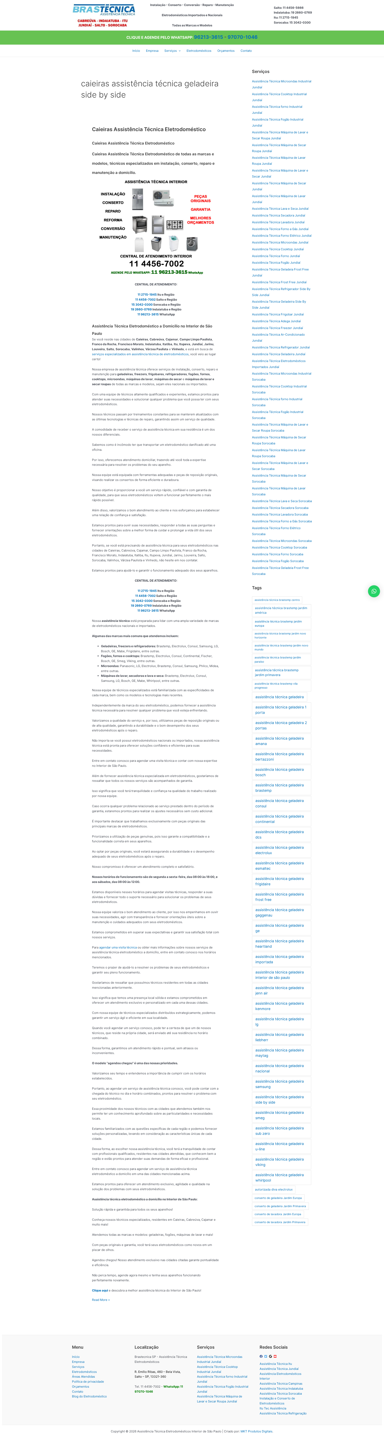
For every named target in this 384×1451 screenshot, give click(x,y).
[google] (271, 1356)
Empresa (78, 1362)
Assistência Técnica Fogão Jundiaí (276, 262)
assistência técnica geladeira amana (279, 741)
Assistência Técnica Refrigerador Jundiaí (281, 347)
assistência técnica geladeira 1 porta (280, 710)
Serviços (78, 1367)
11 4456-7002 (145, 299)
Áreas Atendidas (83, 1376)
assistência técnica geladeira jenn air (279, 990)
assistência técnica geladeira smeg (279, 1115)
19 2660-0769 (141, 309)
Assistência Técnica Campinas (281, 1383)
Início (76, 1357)
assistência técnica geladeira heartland (279, 943)
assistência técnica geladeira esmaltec (279, 866)
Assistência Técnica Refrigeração (283, 1413)
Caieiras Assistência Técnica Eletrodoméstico (149, 129)
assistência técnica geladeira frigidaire (279, 881)
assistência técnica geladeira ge (279, 928)
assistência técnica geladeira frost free (279, 897)
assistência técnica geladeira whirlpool (279, 1177)
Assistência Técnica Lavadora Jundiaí (278, 222)
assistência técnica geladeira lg (279, 1021)
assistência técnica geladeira (279, 697)
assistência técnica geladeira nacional (279, 1068)
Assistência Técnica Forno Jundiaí (276, 256)
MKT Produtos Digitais (256, 1431)
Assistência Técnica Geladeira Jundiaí (278, 354)
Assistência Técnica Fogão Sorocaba (278, 561)
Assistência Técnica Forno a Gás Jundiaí (280, 229)
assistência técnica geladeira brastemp (279, 788)
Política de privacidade (88, 1381)
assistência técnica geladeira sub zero (279, 1131)
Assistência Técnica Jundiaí (279, 1369)
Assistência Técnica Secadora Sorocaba (280, 508)
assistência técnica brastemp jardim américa (281, 610)
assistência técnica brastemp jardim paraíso (278, 659)
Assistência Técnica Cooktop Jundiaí (278, 249)
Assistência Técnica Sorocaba (281, 1393)
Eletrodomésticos (84, 1372)
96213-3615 (208, 37)
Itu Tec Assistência (273, 1408)
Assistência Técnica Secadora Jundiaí (278, 215)
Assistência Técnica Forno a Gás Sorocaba (282, 521)
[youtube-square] (276, 1356)
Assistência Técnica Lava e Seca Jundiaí (280, 208)
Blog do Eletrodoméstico (89, 1396)
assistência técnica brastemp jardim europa (278, 623)
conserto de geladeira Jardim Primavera (280, 1206)
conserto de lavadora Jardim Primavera (280, 1222)
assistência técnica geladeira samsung (279, 1084)
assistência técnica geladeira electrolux (279, 850)
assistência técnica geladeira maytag (279, 1053)
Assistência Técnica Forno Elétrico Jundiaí (282, 235)
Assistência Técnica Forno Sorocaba (277, 554)
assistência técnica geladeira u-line (279, 1146)
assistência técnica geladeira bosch (279, 772)
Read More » (101, 1300)
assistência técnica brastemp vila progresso (276, 685)
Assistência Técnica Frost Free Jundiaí (279, 282)
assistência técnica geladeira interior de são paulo (279, 975)
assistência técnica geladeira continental (279, 819)
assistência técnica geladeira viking (279, 1162)
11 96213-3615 (148, 314)
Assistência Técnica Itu (276, 1364)
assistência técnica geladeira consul (279, 803)
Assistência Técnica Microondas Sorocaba (282, 541)
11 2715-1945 (147, 294)
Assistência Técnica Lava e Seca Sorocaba (282, 501)
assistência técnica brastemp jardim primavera (277, 672)
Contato (77, 1391)
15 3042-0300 (142, 304)
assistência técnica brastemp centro (277, 599)
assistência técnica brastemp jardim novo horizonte (280, 635)
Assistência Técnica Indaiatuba (281, 1388)
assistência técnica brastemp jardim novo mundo (281, 647)
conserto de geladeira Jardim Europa (278, 1198)
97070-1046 (243, 37)
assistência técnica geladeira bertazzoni (279, 756)
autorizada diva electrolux (274, 1189)
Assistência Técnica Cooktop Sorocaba (279, 547)
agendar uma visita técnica (118, 947)
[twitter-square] (266, 1356)
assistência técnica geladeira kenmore (279, 1006)
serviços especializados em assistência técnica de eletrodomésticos (140, 354)
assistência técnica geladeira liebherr (279, 1037)
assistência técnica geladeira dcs (279, 834)
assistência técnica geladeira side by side (279, 1099)
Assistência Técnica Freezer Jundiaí (277, 328)
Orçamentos (80, 1386)
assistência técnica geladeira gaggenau (279, 912)
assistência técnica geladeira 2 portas (281, 725)
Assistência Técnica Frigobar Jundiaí (278, 314)
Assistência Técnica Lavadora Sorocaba (280, 514)
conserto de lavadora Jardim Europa (278, 1214)
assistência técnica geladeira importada (279, 959)
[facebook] (262, 1356)
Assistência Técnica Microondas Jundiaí (280, 242)
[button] (179, 51)
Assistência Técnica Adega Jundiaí (276, 321)
